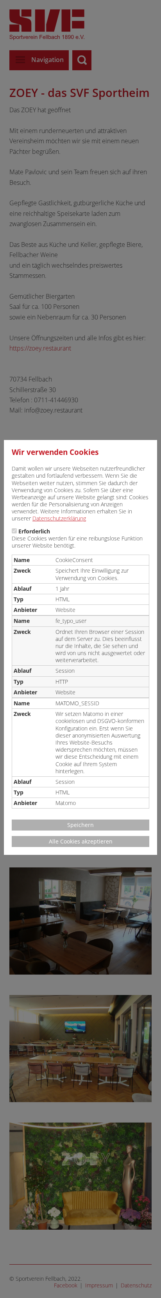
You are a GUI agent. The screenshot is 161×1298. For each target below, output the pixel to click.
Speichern (80, 825)
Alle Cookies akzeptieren (81, 841)
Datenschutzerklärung (59, 518)
